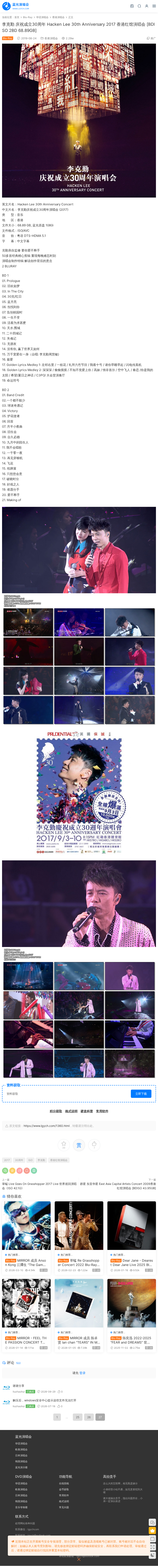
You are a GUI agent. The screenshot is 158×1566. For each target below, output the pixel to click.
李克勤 (41, 1160)
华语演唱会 (21, 1443)
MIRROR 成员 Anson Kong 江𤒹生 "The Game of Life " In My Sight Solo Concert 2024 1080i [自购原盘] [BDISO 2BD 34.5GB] (26, 1262)
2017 (7, 1160)
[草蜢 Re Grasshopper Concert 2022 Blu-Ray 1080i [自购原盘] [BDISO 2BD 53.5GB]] (79, 1225)
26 (89, 1417)
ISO (30, 1160)
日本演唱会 (21, 1455)
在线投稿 (64, 1483)
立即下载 (141, 1093)
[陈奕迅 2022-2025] (131, 1303)
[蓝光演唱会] (15, 6)
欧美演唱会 (21, 1449)
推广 (153, 38)
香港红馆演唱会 (58, 1160)
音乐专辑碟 (21, 1507)
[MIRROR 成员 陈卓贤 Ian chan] (79, 1303)
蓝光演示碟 (21, 1467)
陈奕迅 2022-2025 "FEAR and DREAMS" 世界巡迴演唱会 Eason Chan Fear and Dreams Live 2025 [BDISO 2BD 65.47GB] (131, 1340)
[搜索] (139, 6)
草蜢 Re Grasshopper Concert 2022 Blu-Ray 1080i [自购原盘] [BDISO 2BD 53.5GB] (78, 1262)
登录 (82, 1373)
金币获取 (64, 1489)
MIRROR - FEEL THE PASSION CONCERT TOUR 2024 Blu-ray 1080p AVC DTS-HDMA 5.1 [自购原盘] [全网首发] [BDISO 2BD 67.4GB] (26, 1340)
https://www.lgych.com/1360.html (47, 1125)
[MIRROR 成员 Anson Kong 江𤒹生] (26, 1225)
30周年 (19, 1160)
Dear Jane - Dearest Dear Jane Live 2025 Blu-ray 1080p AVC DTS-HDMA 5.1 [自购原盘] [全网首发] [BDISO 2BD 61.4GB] (131, 1262)
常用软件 (64, 1495)
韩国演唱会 (21, 1461)
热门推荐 (13, 1254)
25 (77, 1417)
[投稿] (132, 6)
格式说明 (64, 1501)
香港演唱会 (51, 38)
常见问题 (64, 1507)
